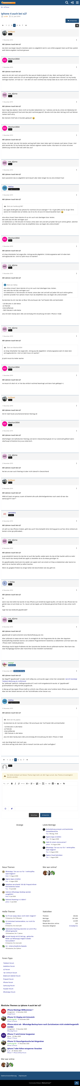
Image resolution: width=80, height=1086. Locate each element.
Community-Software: (40, 1083)
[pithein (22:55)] (52, 872)
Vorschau (34, 815)
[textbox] (40, 796)
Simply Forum (11, 1014)
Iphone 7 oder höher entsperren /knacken (24, 1048)
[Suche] (67, 3)
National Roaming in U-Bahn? (16, 900)
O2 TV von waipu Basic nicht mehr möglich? (21, 916)
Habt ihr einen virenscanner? (56, 842)
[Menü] (77, 3)
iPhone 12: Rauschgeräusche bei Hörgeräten (25, 1041)
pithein (48, 844)
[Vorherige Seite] (3, 25)
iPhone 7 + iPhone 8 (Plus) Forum (16, 1053)
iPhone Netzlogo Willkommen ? (20, 1010)
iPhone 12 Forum (12, 1021)
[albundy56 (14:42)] (48, 872)
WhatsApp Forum (12, 1031)
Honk (7, 876)
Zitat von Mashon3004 (14, 347)
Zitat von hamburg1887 (15, 206)
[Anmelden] (72, 2)
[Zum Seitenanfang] (76, 1083)
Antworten (45, 815)
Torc (47, 834)
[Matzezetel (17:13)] (45, 872)
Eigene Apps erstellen (53, 837)
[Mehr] (77, 40)
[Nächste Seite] (26, 25)
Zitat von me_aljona (13, 720)
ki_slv (8, 1051)
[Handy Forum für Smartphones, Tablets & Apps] (8, 3)
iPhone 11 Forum (12, 1038)
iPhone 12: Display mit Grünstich (21, 1017)
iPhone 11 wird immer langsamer (21, 1034)
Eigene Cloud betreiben (54, 855)
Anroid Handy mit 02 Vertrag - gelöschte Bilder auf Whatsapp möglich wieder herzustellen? (19, 938)
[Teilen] (77, 25)
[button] (5, 809)
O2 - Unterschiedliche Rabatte (16, 946)
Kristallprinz (73, 926)
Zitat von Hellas (12, 285)
